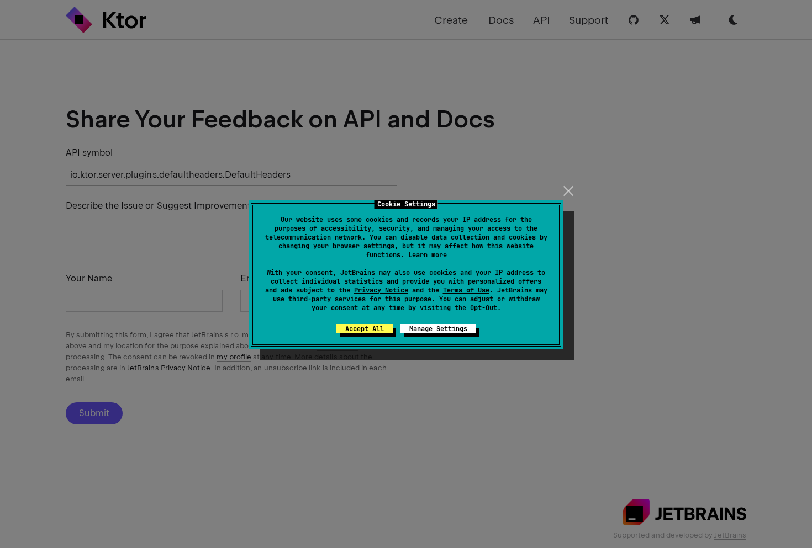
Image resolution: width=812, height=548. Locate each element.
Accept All (364, 328)
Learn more (427, 255)
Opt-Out (483, 308)
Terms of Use (466, 290)
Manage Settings (438, 328)
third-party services (327, 299)
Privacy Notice (381, 290)
